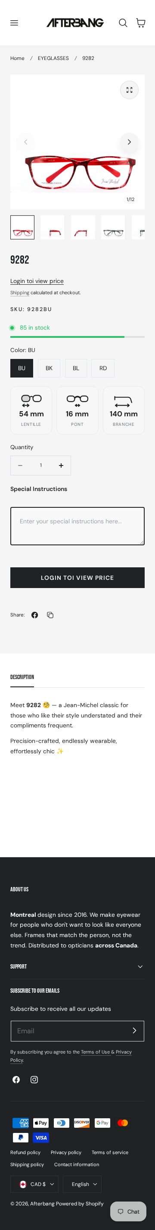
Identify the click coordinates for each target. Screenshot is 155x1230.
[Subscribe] (134, 1030)
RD (103, 368)
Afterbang (42, 1203)
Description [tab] (22, 677)
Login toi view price (37, 281)
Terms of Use (96, 1052)
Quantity (21, 447)
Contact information (76, 1164)
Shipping (19, 292)
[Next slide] (129, 141)
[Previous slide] (25, 141)
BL (76, 368)
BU (21, 368)
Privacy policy (66, 1152)
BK (49, 368)
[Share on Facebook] (35, 615)
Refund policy (25, 1152)
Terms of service (110, 1152)
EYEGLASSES (53, 58)
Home (17, 58)
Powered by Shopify (80, 1203)
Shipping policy (27, 1164)
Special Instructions (38, 489)
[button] (14, 23)
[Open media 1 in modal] (129, 90)
